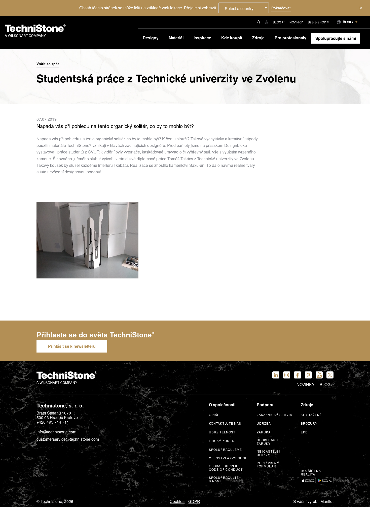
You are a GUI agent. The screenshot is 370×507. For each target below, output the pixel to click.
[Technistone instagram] (286, 374)
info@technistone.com (56, 432)
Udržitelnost (222, 432)
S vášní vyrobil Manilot (313, 501)
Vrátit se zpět (47, 64)
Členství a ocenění (227, 458)
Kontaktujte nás (225, 423)
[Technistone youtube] (319, 374)
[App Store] (308, 480)
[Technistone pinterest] (308, 374)
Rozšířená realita (311, 472)
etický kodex (221, 440)
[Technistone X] (330, 374)
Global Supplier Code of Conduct (226, 467)
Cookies (177, 501)
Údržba (264, 423)
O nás (214, 415)
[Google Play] (325, 480)
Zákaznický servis (274, 415)
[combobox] (244, 8)
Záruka (264, 432)
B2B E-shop (317, 22)
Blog (277, 22)
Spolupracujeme (225, 449)
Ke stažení (311, 415)
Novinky (296, 22)
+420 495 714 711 (52, 422)
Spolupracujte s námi (224, 479)
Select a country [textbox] (239, 8)
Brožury (309, 423)
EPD (304, 432)
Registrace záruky (268, 441)
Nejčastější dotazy (268, 453)
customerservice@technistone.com (67, 439)
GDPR (194, 501)
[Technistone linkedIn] (275, 374)
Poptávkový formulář (268, 464)
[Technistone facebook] (297, 374)
